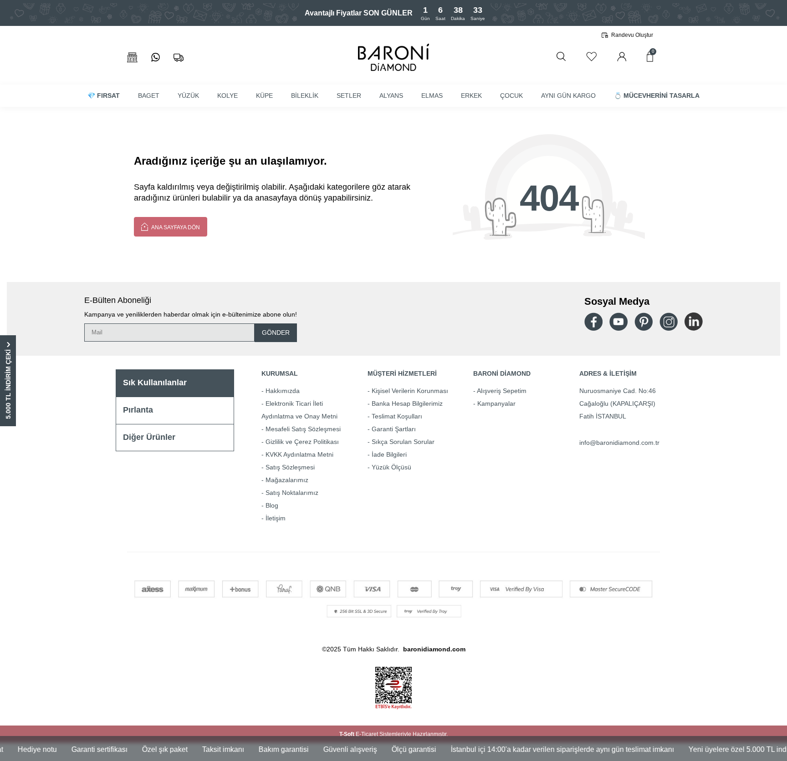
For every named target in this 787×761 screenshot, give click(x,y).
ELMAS (432, 95)
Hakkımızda (283, 390)
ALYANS (391, 95)
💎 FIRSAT (103, 95)
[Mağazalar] (132, 57)
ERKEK (471, 95)
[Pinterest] (643, 321)
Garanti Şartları (394, 429)
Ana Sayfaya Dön (175, 227)
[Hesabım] (621, 56)
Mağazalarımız (287, 480)
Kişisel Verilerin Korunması (410, 390)
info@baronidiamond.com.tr (619, 442)
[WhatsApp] (155, 57)
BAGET (148, 95)
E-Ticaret (367, 734)
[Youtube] (618, 321)
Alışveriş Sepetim (501, 390)
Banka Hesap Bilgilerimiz (407, 403)
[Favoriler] (591, 56)
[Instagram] (668, 321)
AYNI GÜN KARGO (568, 95)
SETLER (349, 95)
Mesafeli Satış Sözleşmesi (303, 429)
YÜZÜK (188, 95)
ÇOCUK (511, 95)
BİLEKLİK (304, 95)
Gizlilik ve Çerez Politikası (302, 441)
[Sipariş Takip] (179, 57)
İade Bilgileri (389, 454)
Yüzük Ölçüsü (391, 467)
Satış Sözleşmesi (290, 467)
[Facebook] (593, 321)
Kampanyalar (496, 403)
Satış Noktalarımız (292, 492)
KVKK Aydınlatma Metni (299, 454)
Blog (272, 505)
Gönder (276, 332)
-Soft (347, 734)
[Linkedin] (694, 321)
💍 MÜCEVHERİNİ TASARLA (657, 95)
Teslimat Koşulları (397, 416)
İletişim (276, 518)
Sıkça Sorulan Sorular (403, 441)
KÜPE (264, 95)
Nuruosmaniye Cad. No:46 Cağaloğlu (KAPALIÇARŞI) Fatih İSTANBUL (617, 403)
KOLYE (227, 95)
